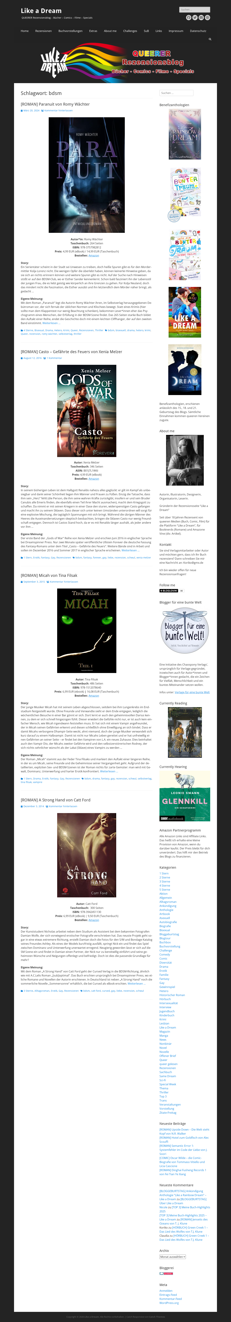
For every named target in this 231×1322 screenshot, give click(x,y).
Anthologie (166, 910)
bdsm (111, 330)
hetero (139, 330)
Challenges (130, 31)
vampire (37, 782)
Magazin (164, 1031)
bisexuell (121, 330)
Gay (53, 557)
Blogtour (165, 938)
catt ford (96, 990)
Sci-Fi (162, 1080)
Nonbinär (165, 1044)
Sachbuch (165, 1072)
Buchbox (165, 942)
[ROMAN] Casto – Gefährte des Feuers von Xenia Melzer (71, 351)
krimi (148, 330)
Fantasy (45, 557)
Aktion (163, 894)
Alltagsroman (42, 990)
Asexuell (164, 918)
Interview (165, 1007)
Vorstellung (166, 1108)
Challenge (165, 950)
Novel (163, 1048)
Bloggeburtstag (169, 934)
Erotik (36, 557)
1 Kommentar (54, 358)
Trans (163, 1100)
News (162, 1040)
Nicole (163, 1207)
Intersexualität (168, 1003)
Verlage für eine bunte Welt (192, 692)
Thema (163, 1088)
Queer (74, 330)
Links (159, 31)
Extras (93, 31)
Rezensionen (43, 31)
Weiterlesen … (51, 323)
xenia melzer (143, 557)
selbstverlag (65, 333)
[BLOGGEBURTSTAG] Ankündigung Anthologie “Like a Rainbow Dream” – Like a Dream (182, 1195)
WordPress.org (169, 1303)
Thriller (99, 330)
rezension (34, 333)
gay (104, 557)
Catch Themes (157, 1316)
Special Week (167, 1084)
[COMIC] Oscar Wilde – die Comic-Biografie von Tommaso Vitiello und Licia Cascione (182, 1162)
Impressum (176, 31)
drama (131, 330)
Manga (163, 1035)
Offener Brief (167, 1056)
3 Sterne (28, 990)
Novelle (164, 1052)
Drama (49, 330)
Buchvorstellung (169, 946)
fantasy (87, 557)
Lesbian (164, 1023)
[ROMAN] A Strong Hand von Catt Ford (55, 800)
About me (110, 31)
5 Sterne (164, 889)
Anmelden (165, 1291)
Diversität (165, 962)
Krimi (66, 330)
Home (25, 31)
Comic (163, 958)
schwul (131, 557)
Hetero (58, 330)
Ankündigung (167, 906)
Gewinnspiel (167, 987)
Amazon (94, 255)
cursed (106, 990)
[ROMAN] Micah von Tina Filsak (49, 575)
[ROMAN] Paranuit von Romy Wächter (55, 104)
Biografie (165, 926)
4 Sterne (28, 330)
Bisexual (39, 330)
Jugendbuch (167, 1011)
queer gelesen (168, 1064)
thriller (78, 333)
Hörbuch (165, 999)
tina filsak (26, 782)
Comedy (164, 954)
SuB (146, 31)
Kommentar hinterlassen (58, 110)
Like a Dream (41, 11)
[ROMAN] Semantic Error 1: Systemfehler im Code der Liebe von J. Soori (183, 1150)
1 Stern (28, 557)
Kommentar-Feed (170, 1299)
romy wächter (49, 333)
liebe (110, 557)
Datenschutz (198, 31)
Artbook (164, 914)
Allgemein (165, 898)
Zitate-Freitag (167, 1113)
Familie (163, 975)
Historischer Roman (172, 995)
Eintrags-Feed (168, 1295)
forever (97, 557)
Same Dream (167, 1076)
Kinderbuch (166, 1015)
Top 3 (163, 1096)
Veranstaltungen (170, 1104)
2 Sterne (164, 877)
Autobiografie (168, 922)
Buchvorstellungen (71, 31)
